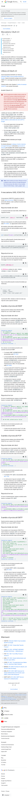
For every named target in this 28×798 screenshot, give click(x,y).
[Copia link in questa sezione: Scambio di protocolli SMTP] (23, 518)
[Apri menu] (2, 1)
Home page (3, 22)
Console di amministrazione (7, 744)
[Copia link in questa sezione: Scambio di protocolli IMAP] (23, 306)
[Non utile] (16, 26)
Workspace (16, 2)
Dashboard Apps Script (6, 747)
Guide (23, 22)
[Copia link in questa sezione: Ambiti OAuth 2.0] (13, 90)
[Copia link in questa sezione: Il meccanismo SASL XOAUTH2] (2, 195)
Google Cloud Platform (6, 780)
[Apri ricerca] (21, 2)
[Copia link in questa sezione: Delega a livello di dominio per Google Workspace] (8, 141)
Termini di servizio (5, 738)
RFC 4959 (9, 365)
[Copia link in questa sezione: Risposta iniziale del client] (19, 208)
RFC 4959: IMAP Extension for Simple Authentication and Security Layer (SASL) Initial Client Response (14, 672)
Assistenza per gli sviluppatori (8, 736)
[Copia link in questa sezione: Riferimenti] (10, 637)
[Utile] (14, 26)
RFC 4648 (6, 223)
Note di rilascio (4, 733)
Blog (2, 757)
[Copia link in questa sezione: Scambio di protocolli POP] (22, 436)
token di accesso (9, 200)
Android (3, 773)
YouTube (3, 764)
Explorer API (4, 751)
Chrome (3, 776)
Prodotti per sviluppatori (6, 731)
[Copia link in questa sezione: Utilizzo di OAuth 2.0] (18, 71)
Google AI (3, 783)
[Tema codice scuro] (23, 216)
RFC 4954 (9, 569)
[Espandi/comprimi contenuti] (11, 38)
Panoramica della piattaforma (8, 729)
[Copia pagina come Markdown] (7, 34)
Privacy (7, 791)
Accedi (24, 1)
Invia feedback (6, 28)
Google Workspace (12, 22)
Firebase (3, 778)
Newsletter (3, 760)
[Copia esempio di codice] (26, 216)
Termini (3, 791)
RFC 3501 (15, 354)
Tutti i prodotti (4, 785)
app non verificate (16, 105)
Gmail (3, 6)
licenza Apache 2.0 (9, 697)
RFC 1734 (6, 476)
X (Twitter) (3, 762)
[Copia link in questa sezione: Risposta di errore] (14, 253)
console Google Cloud (6, 749)
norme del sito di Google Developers (8, 699)
